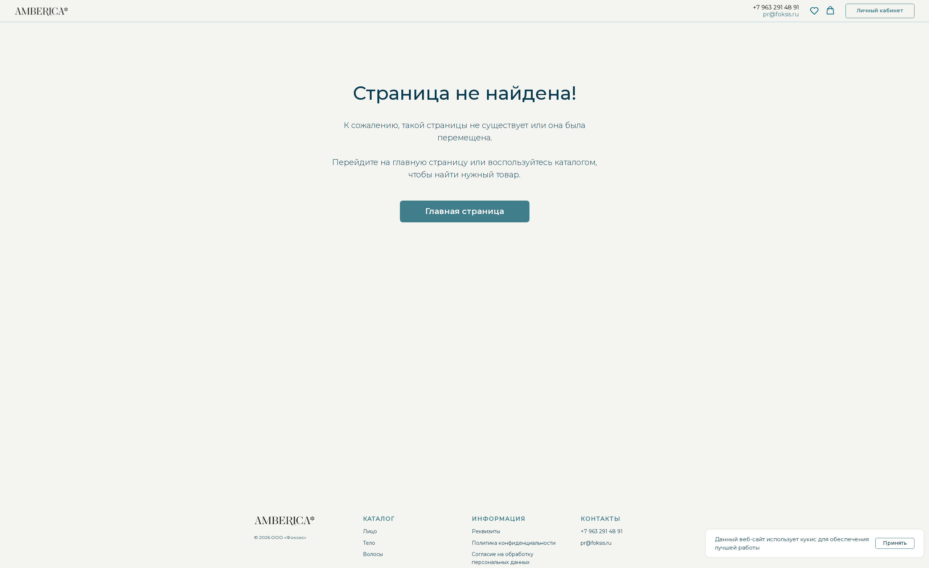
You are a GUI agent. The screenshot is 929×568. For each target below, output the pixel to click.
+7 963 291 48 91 (776, 7)
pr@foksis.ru (781, 14)
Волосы (373, 554)
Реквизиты (486, 531)
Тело (369, 543)
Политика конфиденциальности (514, 543)
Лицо (370, 531)
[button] (814, 10)
